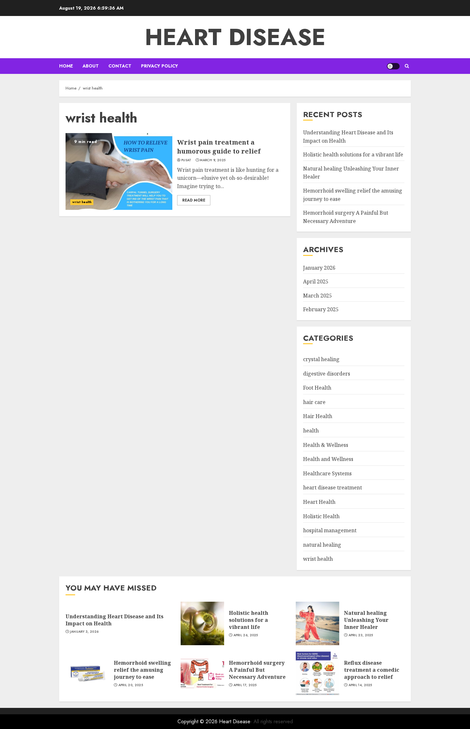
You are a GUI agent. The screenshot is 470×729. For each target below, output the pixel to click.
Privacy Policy (159, 66)
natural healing (322, 544)
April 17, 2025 (245, 685)
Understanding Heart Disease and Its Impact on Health (114, 620)
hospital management (329, 530)
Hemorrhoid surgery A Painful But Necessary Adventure (257, 670)
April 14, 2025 (360, 685)
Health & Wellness (325, 444)
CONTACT (119, 66)
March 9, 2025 (212, 160)
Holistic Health (321, 516)
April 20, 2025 (130, 685)
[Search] (407, 66)
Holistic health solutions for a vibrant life (353, 154)
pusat (186, 160)
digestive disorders (326, 373)
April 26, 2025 (245, 635)
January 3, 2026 (84, 632)
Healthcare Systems (327, 473)
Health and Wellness (328, 459)
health (311, 430)
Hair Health (317, 416)
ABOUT (90, 66)
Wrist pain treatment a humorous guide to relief (219, 146)
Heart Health (319, 501)
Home (66, 66)
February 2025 (321, 309)
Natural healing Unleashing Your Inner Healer (366, 620)
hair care (314, 402)
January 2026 (319, 267)
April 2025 (315, 281)
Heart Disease (235, 37)
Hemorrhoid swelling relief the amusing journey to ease (142, 670)
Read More (193, 200)
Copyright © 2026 (198, 721)
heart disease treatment (332, 487)
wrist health (81, 202)
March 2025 (317, 295)
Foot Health (317, 387)
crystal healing (321, 359)
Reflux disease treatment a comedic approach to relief (371, 670)
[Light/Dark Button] (393, 66)
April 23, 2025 (361, 635)
